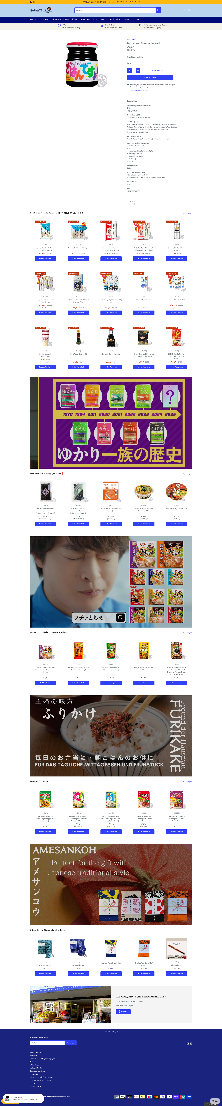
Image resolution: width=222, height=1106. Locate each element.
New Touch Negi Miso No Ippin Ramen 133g (176, 509)
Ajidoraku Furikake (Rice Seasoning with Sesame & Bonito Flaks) (177, 818)
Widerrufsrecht (35, 1065)
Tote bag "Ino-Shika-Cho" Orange (144, 964)
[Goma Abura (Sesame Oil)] (78, 337)
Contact (33, 1083)
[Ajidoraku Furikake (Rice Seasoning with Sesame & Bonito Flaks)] (176, 799)
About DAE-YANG (36, 1053)
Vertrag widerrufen (36, 1068)
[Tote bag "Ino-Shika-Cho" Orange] (143, 948)
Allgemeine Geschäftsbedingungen (42, 1077)
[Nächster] (190, 422)
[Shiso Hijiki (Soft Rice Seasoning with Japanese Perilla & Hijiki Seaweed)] (78, 492)
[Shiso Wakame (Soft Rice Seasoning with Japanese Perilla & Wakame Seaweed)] (45, 492)
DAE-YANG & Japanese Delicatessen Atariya (57, 1096)
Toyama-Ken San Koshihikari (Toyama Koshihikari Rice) (45, 249)
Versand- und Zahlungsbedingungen (42, 1059)
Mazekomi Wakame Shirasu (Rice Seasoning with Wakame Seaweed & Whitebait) (111, 818)
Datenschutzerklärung (37, 1071)
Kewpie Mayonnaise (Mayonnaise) (45, 355)
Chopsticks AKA (176, 965)
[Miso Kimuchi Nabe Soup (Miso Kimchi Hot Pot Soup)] (78, 650)
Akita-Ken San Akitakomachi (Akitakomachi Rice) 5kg (111, 249)
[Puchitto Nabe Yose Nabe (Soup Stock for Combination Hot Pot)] (45, 650)
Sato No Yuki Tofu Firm (144, 300)
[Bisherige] (31, 422)
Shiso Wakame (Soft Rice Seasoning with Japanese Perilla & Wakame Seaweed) (45, 510)
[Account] (184, 10)
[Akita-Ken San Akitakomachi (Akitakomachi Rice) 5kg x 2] (143, 231)
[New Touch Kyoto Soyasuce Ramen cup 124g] (143, 492)
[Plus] (138, 70)
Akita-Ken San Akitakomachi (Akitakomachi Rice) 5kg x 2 (144, 249)
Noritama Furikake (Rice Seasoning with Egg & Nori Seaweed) (45, 818)
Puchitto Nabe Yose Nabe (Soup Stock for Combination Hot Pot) (45, 669)
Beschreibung (132, 101)
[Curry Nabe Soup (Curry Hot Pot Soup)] (143, 650)
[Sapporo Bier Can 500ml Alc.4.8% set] (45, 283)
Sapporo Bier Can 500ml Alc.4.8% (176, 249)
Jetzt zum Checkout (150, 77)
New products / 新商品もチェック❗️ (47, 474)
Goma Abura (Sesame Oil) (78, 354)
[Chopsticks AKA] (176, 948)
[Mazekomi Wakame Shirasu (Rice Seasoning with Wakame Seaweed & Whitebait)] (111, 799)
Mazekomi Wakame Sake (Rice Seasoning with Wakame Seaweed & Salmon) (78, 818)
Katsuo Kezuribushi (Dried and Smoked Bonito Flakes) (144, 355)
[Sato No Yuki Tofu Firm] (143, 283)
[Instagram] (34, 2)
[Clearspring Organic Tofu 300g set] (111, 283)
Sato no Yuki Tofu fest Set (176, 300)
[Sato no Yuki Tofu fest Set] (176, 283)
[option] (83, 65)
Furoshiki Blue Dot (45, 965)
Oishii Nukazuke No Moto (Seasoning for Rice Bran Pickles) (176, 356)
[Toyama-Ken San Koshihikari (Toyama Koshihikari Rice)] (45, 231)
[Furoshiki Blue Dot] (45, 948)
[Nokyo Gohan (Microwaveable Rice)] (111, 492)
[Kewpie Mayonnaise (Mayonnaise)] (45, 337)
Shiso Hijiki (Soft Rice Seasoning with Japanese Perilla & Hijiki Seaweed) (78, 510)
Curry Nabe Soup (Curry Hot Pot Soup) (143, 668)
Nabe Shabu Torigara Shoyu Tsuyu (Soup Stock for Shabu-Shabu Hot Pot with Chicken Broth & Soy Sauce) (177, 670)
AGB (31, 1062)
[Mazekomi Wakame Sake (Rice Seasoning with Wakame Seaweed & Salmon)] (78, 799)
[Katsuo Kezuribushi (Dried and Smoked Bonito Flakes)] (143, 337)
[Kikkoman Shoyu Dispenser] (111, 337)
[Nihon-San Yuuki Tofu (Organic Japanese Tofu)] (78, 283)
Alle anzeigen (187, 213)
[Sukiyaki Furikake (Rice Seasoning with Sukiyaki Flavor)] (143, 799)
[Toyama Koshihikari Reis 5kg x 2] (78, 231)
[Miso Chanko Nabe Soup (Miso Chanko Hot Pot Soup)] (111, 650)
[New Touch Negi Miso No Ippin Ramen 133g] (176, 492)
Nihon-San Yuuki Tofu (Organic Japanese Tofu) (78, 301)
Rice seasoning (132, 39)
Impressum (34, 1074)
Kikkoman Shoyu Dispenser (111, 354)
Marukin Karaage (35, 1086)
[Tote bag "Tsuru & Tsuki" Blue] (111, 948)
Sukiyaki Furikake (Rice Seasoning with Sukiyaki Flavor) (144, 818)
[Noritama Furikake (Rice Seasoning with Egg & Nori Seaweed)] (45, 799)
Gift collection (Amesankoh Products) (47, 930)
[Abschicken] (158, 10)
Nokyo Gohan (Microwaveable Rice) (111, 509)
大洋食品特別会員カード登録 (40, 1080)
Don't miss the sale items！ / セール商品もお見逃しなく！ (56, 213)
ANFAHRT (33, 1056)
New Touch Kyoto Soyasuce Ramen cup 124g (143, 509)
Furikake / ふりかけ (39, 782)
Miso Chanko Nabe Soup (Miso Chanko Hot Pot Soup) (111, 668)
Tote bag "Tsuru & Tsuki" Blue (111, 963)
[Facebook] (31, 2)
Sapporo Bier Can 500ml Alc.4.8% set (45, 301)
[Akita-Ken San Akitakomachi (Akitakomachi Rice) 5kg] (111, 231)
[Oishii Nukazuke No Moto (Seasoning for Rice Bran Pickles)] (176, 337)
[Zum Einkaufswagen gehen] (189, 10)
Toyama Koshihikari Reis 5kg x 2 (78, 249)
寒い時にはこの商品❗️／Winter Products (49, 633)
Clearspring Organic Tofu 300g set (111, 301)
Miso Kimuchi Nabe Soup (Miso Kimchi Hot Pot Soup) (78, 668)
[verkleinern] (129, 70)
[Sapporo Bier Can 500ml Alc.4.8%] (176, 231)
